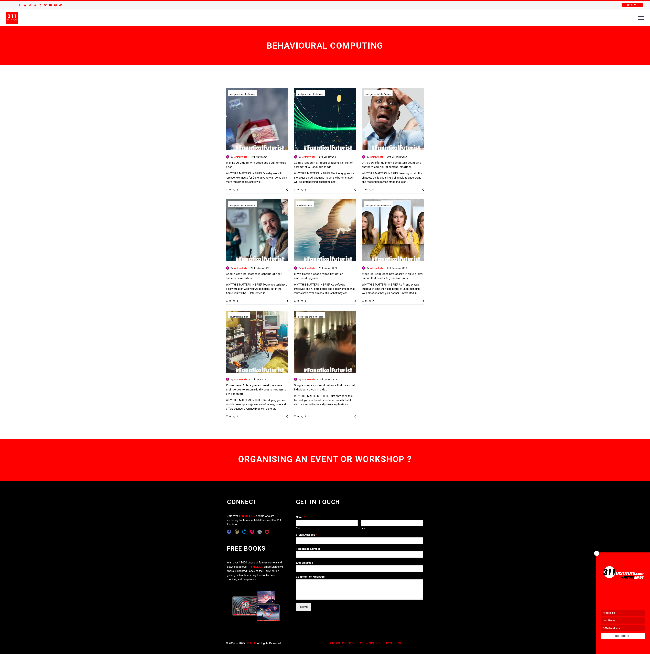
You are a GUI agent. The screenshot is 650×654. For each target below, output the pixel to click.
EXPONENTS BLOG (370, 643)
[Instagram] (35, 5)
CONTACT (334, 643)
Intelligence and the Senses (242, 94)
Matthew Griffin (240, 157)
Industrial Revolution (238, 317)
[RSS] (40, 5)
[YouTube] (50, 5)
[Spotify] (55, 5)
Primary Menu (641, 17)
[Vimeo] (45, 5)
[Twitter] (29, 5)
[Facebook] (19, 5)
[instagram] (237, 532)
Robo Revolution (304, 205)
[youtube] (267, 532)
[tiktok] (252, 532)
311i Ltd (251, 643)
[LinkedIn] (24, 5)
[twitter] (259, 532)
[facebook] (229, 532)
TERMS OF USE (392, 643)
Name (300, 517)
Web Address (304, 562)
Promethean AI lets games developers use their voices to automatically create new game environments (256, 389)
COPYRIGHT (349, 643)
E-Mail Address (306, 534)
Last (363, 528)
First (298, 528)
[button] (287, 189)
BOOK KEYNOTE (632, 5)
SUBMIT (303, 607)
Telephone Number (308, 548)
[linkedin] (244, 532)
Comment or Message (311, 576)
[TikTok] (60, 5)
